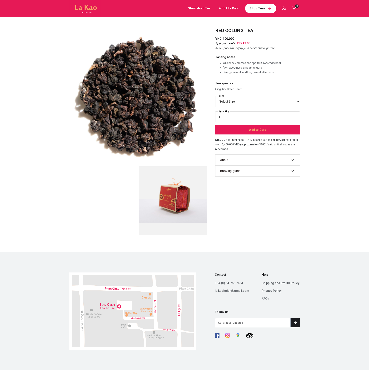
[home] (85, 8)
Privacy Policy (272, 291)
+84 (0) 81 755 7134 (229, 283)
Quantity (224, 111)
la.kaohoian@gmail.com (232, 291)
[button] (295, 8)
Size (221, 96)
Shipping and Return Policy (280, 283)
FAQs (265, 298)
